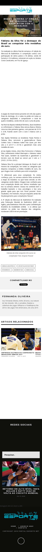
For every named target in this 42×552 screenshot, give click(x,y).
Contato (22, 528)
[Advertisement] (21, 87)
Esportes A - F (22, 31)
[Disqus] (21, 390)
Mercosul (30, 270)
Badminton (36, 29)
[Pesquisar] (40, 3)
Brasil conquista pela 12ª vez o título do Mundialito (16, 353)
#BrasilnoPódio (8, 266)
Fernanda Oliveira (12, 29)
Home (13, 526)
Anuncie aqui (26, 526)
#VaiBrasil (6, 270)
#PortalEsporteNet (26, 266)
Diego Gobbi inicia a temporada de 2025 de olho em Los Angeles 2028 (21, 491)
